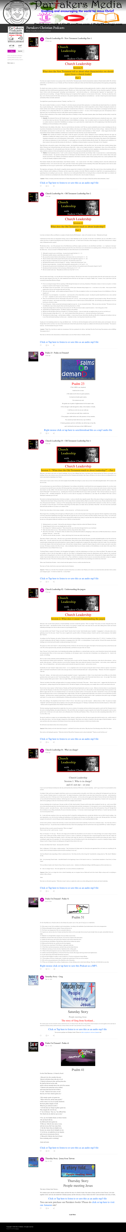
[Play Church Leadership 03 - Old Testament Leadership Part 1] (42, 442)
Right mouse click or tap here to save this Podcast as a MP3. (68, 965)
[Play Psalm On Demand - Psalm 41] (42, 1044)
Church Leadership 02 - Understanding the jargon (65, 589)
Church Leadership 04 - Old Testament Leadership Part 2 (68, 193)
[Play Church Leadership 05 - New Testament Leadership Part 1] (42, 39)
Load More (72, 1215)
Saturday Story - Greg (54, 976)
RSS (21, 51)
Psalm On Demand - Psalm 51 (57, 898)
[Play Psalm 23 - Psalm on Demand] (42, 354)
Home (10, 2)
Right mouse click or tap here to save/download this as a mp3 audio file (78, 430)
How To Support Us (54, 2)
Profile (24, 2)
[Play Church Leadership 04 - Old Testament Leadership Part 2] (42, 194)
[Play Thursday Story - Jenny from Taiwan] (42, 1159)
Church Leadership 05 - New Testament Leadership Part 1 (68, 38)
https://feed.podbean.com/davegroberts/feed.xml (39, 31)
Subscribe (16, 2)
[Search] (115, 2)
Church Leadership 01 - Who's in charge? (61, 750)
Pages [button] (44, 2)
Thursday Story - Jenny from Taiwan (60, 1158)
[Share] (54, 186)
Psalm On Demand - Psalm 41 (57, 1043)
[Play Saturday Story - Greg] (42, 977)
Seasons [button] (37, 2)
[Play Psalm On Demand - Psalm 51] (42, 900)
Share (12, 51)
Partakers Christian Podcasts (45, 27)
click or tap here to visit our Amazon (90, 1032)
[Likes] (41, 186)
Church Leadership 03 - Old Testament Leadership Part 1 (68, 441)
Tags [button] (29, 2)
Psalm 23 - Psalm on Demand (57, 353)
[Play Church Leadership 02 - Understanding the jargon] (42, 590)
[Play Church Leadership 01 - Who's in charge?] (42, 751)
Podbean (17, 1228)
